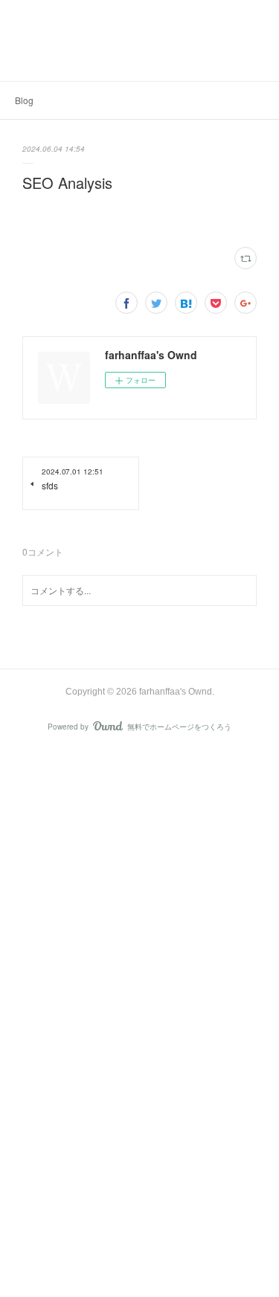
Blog (24, 100)
